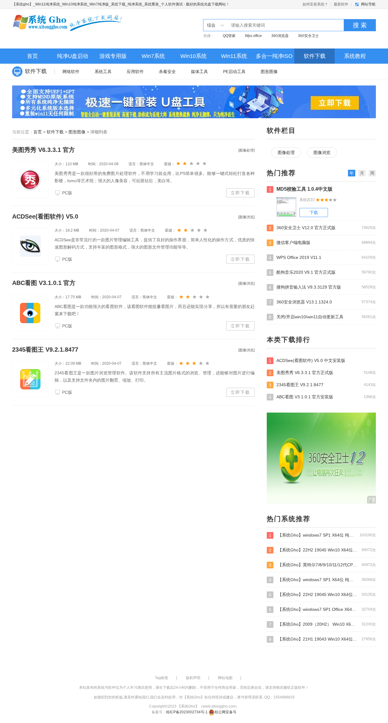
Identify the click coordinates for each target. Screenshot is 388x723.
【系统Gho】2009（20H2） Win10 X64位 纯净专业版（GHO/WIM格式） (322, 624)
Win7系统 (153, 56)
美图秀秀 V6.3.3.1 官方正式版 (322, 372)
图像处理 (286, 152)
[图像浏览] (246, 217)
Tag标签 (161, 678)
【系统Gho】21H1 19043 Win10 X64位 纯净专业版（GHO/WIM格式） (322, 639)
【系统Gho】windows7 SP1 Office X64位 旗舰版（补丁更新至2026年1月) (322, 609)
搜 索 (360, 25)
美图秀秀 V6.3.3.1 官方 (43, 149)
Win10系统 (193, 56)
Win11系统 (234, 56)
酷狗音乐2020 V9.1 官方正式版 (322, 272)
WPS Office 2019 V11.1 (322, 257)
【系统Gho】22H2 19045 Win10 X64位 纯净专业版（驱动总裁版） (322, 594)
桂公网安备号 (225, 712)
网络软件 (70, 71)
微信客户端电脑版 (322, 242)
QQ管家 (229, 36)
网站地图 (225, 678)
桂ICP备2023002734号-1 (187, 712)
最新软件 (341, 4)
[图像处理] (246, 150)
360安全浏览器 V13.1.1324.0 (322, 302)
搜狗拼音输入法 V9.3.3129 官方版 (322, 287)
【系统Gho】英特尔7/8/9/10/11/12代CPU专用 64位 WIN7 (322, 564)
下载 (313, 212)
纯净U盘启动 (72, 56)
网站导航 (368, 4)
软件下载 (315, 56)
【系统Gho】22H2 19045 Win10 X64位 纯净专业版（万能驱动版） (322, 550)
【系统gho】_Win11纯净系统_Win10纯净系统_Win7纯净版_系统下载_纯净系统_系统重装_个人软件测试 (97, 4)
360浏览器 (280, 36)
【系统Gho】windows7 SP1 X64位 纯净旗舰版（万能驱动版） (322, 535)
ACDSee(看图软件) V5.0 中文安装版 (307, 360)
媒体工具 (199, 71)
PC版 (67, 192)
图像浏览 (321, 152)
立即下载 (240, 192)
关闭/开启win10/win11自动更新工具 (322, 317)
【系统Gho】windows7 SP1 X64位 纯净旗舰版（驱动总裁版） (322, 579)
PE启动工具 (234, 71)
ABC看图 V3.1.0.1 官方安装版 (322, 397)
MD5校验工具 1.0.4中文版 (301, 189)
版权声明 (193, 678)
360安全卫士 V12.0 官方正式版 (322, 227)
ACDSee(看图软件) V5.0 (45, 216)
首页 (32, 56)
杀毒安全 (167, 71)
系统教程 (355, 56)
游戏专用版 (113, 56)
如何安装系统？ (315, 4)
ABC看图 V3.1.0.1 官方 (43, 282)
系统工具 (103, 71)
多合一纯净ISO (274, 56)
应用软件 (135, 71)
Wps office (253, 36)
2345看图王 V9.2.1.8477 (45, 349)
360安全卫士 (308, 36)
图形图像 (269, 71)
